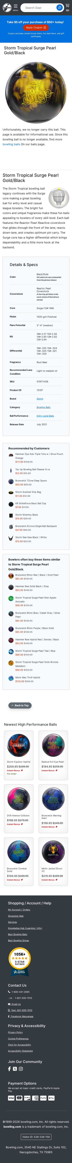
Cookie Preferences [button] (18, 1038)
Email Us (15, 1004)
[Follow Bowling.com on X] (16, 1070)
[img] (43, 1098)
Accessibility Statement (20, 1051)
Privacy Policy (15, 1032)
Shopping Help (16, 916)
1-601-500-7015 (23, 998)
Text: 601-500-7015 (21, 1010)
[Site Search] (59, 7)
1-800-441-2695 (20, 992)
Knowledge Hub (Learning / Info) (25, 928)
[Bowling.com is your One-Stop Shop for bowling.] (7, 7)
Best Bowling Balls (17, 934)
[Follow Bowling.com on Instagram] (21, 1070)
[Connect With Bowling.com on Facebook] (10, 1070)
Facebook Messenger (21, 1016)
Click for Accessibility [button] (19, 1044)
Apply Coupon (35, 27)
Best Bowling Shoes (18, 940)
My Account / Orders (19, 909)
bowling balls (11, 144)
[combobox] (39, 7)
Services (12, 922)
